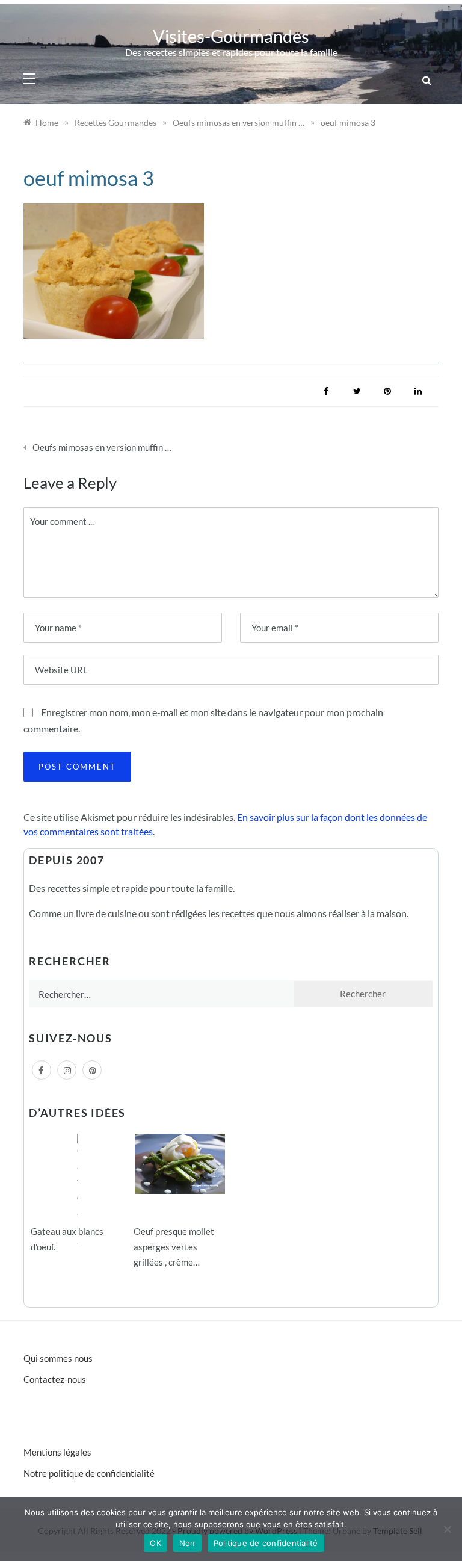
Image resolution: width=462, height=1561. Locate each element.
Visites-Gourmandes (231, 35)
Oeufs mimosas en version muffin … (101, 447)
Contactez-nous (54, 1379)
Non (187, 1543)
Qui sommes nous (58, 1358)
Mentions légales (57, 1452)
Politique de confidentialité (266, 1543)
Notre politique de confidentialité (89, 1473)
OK (155, 1543)
